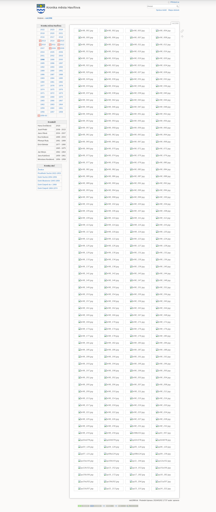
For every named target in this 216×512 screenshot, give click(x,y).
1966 (52, 101)
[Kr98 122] (111, 238)
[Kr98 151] (137, 287)
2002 (52, 56)
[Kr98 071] (137, 148)
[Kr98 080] (163, 162)
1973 (61, 93)
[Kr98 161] (86, 308)
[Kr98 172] (163, 321)
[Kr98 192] (163, 356)
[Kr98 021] (86, 65)
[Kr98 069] (86, 148)
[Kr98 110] (111, 217)
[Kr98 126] (111, 245)
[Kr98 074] (111, 155)
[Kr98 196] (163, 363)
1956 (42, 112)
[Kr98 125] (86, 245)
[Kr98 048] (163, 107)
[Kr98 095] (137, 190)
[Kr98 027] (137, 72)
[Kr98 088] (163, 176)
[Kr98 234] (111, 433)
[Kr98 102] (111, 204)
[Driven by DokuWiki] (132, 506)
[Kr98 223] (137, 412)
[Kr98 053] (86, 120)
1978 (52, 86)
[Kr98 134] (111, 259)
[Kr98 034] (111, 86)
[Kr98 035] (137, 86)
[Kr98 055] (137, 120)
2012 (62, 45)
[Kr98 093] (86, 190)
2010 (44, 45)
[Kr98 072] (163, 148)
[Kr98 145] (86, 280)
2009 (62, 48)
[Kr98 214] (111, 398)
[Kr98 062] (111, 134)
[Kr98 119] (137, 231)
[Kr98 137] (86, 266)
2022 (42, 30)
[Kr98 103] (137, 204)
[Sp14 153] (137, 467)
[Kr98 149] (86, 287)
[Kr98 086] (111, 176)
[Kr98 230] (111, 426)
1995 (42, 63)
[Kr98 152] (163, 287)
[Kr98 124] (163, 238)
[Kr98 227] (137, 419)
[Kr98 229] (86, 426)
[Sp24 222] (163, 488)
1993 (52, 67)
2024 (61, 30)
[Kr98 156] (163, 294)
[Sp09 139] (163, 453)
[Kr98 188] (163, 349)
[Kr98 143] (137, 273)
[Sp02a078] (86, 439)
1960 (52, 108)
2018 (61, 37)
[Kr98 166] (111, 315)
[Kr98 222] (111, 412)
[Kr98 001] (86, 30)
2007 (42, 48)
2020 (52, 33)
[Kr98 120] (163, 231)
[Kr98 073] (86, 155)
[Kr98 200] (163, 370)
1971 (42, 93)
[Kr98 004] (163, 30)
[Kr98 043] (137, 99)
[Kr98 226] (111, 419)
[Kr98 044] (163, 99)
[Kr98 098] (111, 197)
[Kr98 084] (163, 169)
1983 (42, 78)
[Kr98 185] (86, 349)
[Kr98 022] (111, 65)
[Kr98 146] (111, 280)
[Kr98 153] (86, 294)
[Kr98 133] (86, 259)
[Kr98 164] (163, 308)
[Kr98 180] (163, 335)
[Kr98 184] (163, 342)
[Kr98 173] (86, 329)
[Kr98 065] (86, 141)
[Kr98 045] (86, 107)
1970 (61, 97)
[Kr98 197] (86, 370)
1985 (61, 78)
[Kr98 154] (111, 294)
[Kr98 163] (137, 308)
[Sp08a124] (111, 453)
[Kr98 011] (137, 44)
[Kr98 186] (111, 349)
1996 (52, 63)
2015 (62, 41)
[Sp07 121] (86, 453)
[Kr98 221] (86, 412)
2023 (52, 30)
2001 (42, 56)
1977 (42, 86)
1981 (52, 82)
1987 (52, 75)
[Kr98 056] (163, 120)
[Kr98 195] (137, 363)
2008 (54, 48)
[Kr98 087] (137, 176)
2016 (42, 37)
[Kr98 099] (137, 197)
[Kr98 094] (111, 190)
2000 (61, 60)
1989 (42, 71)
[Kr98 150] (111, 287)
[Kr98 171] (137, 321)
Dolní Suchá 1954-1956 (47, 177)
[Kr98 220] (163, 405)
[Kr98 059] (137, 127)
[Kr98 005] (86, 37)
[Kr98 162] (111, 308)
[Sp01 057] (163, 433)
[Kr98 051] (137, 113)
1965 (42, 101)
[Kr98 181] (86, 342)
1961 (61, 108)
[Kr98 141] (86, 273)
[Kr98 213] (86, 398)
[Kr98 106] (111, 211)
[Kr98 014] (111, 51)
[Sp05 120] (137, 447)
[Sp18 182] (163, 474)
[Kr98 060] (163, 127)
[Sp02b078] (111, 439)
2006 (61, 52)
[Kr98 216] (163, 398)
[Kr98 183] (137, 342)
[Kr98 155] (137, 294)
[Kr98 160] (163, 301)
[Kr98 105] (86, 211)
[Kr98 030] (111, 79)
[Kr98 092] (163, 183)
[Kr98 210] (111, 391)
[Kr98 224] (163, 412)
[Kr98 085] (86, 176)
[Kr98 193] (86, 363)
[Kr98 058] (111, 127)
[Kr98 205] (86, 384)
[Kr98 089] (86, 183)
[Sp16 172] (111, 474)
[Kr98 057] (86, 127)
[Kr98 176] (163, 329)
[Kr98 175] (137, 329)
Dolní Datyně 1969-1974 (47, 188)
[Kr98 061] (86, 134)
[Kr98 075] (137, 155)
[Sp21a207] (163, 481)
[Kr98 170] (111, 321)
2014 (52, 41)
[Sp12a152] (163, 460)
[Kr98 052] (163, 113)
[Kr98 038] (111, 93)
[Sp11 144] (137, 460)
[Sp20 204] (137, 481)
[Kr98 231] (137, 426)
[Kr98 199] (137, 370)
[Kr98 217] (86, 405)
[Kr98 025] (86, 72)
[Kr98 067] (137, 141)
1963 (52, 104)
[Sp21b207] (86, 488)
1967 (61, 101)
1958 (61, 112)
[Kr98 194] (111, 363)
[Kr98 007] (137, 37)
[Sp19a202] (86, 481)
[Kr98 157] (86, 301)
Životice (41, 170)
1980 (42, 82)
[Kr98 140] (163, 266)
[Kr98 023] (137, 65)
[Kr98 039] (137, 93)
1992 (42, 67)
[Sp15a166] (163, 467)
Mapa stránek (173, 10)
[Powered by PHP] (96, 506)
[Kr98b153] (137, 433)
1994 (61, 67)
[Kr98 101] (86, 204)
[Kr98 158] (111, 301)
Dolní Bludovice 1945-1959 (49, 181)
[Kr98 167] (137, 315)
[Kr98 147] (137, 280)
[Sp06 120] (163, 447)
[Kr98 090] (111, 183)
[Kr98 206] (111, 384)
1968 (42, 97)
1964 (61, 104)
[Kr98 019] (137, 58)
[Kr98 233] (86, 433)
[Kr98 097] (86, 197)
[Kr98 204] (163, 377)
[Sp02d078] (163, 439)
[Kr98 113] (86, 224)
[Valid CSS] (120, 506)
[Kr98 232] (163, 426)
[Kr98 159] (137, 301)
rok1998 (48, 18)
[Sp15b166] (86, 474)
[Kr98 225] (86, 419)
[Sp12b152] (86, 467)
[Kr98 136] (163, 259)
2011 (54, 45)
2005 (52, 52)
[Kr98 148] (163, 280)
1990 (52, 71)
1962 (42, 104)
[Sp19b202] (111, 481)
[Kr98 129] (86, 252)
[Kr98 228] (163, 419)
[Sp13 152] (111, 467)
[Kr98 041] (86, 99)
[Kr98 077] (86, 162)
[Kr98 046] (111, 107)
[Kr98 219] (137, 405)
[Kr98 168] (163, 315)
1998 (42, 60)
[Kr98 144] (163, 273)
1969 (52, 97)
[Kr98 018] (111, 58)
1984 (52, 78)
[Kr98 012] (163, 44)
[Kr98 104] (163, 204)
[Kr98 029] (86, 79)
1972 (52, 93)
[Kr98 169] (86, 321)
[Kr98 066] (111, 141)
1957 (52, 112)
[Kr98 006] (111, 37)
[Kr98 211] (137, 391)
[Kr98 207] (137, 384)
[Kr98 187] (137, 349)
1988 (61, 75)
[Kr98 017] (86, 58)
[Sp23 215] (137, 488)
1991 (61, 71)
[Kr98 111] (137, 217)
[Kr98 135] (137, 259)
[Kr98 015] (137, 51)
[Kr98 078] (111, 162)
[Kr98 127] (137, 245)
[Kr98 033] (86, 86)
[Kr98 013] (86, 51)
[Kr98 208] (163, 384)
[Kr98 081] (86, 169)
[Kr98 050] (111, 113)
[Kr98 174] (111, 329)
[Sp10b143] (111, 460)
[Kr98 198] (111, 370)
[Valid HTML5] (108, 506)
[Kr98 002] (111, 30)
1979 (61, 86)
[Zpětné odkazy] (182, 31)
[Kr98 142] (111, 273)
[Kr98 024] (163, 65)
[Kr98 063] (137, 134)
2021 (61, 33)
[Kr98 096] (163, 190)
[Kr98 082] (111, 169)
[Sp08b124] (137, 453)
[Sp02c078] (137, 439)
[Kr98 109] (86, 217)
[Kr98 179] (137, 335)
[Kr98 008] (163, 37)
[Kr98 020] (163, 58)
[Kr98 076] (163, 155)
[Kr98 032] (163, 79)
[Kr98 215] (137, 398)
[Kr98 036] (163, 86)
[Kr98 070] (111, 148)
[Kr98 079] (137, 162)
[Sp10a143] (86, 460)
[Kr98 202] (111, 377)
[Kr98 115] (137, 224)
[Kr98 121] (86, 238)
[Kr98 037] (86, 93)
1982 (61, 82)
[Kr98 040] (163, 93)
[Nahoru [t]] (182, 36)
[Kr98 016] (163, 51)
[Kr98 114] (111, 224)
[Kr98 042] (111, 99)
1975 (52, 89)
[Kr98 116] (163, 224)
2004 (42, 52)
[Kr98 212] (163, 391)
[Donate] (83, 506)
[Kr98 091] (137, 183)
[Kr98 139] (137, 266)
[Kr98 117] (86, 231)
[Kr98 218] (111, 405)
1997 (61, 63)
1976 (61, 89)
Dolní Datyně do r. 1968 (47, 185)
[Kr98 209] (86, 391)
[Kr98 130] (111, 252)
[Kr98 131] (137, 252)
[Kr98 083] (137, 169)
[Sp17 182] (137, 474)
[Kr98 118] (111, 231)
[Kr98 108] (163, 211)
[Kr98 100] (163, 197)
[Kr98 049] (86, 113)
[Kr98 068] (163, 141)
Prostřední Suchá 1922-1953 (49, 173)
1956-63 (43, 116)
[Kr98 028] (163, 72)
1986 (42, 75)
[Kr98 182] (111, 342)
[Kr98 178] (111, 335)
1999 (52, 60)
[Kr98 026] (111, 72)
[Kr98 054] (111, 120)
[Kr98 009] (86, 44)
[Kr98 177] (86, 335)
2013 (44, 41)
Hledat (177, 6)
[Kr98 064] (163, 134)
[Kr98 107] (137, 211)
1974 (42, 89)
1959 (42, 108)
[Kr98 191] (137, 356)
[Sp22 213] (111, 488)
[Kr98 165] (86, 315)
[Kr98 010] (111, 44)
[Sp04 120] (111, 447)
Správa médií (161, 10)
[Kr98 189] (86, 356)
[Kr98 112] (163, 217)
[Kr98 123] (137, 238)
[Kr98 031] (137, 79)
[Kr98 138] (111, 266)
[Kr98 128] (163, 245)
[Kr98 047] (137, 107)
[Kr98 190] (111, 356)
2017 (52, 37)
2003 (61, 56)
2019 (42, 33)
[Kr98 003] (137, 30)
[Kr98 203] (137, 377)
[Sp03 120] (86, 447)
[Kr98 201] (86, 377)
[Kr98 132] (163, 252)
